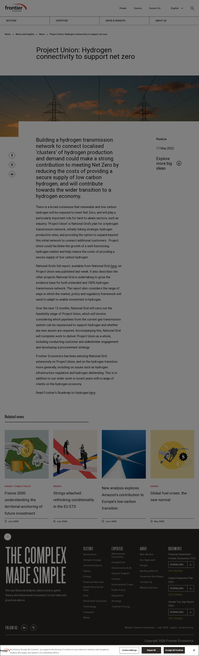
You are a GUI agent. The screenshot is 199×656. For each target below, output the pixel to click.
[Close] (194, 650)
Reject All (151, 650)
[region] (99, 650)
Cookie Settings (129, 650)
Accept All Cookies (174, 650)
